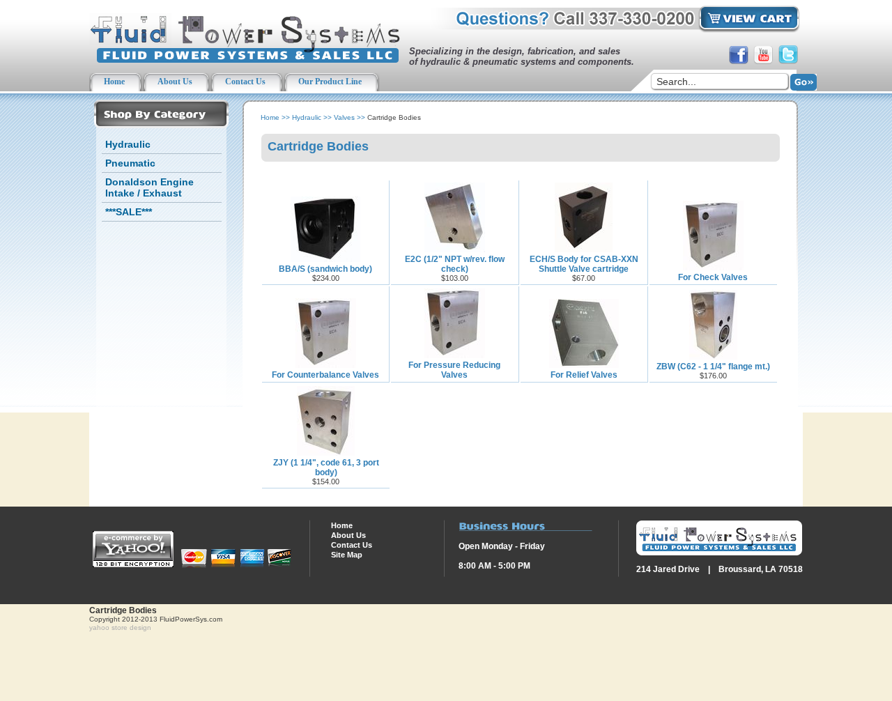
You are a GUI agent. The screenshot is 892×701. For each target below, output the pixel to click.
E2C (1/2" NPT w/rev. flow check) (455, 264)
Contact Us (351, 545)
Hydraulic (128, 144)
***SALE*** (128, 211)
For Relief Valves (584, 375)
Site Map (346, 554)
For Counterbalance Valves (325, 375)
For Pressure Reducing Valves (454, 370)
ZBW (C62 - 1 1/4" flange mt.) (713, 366)
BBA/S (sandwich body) (325, 269)
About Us (348, 535)
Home (270, 117)
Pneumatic (130, 163)
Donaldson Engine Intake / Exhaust (149, 187)
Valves (344, 117)
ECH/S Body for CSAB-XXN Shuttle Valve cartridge (584, 264)
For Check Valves (713, 277)
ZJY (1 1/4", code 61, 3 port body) (326, 467)
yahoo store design (120, 627)
